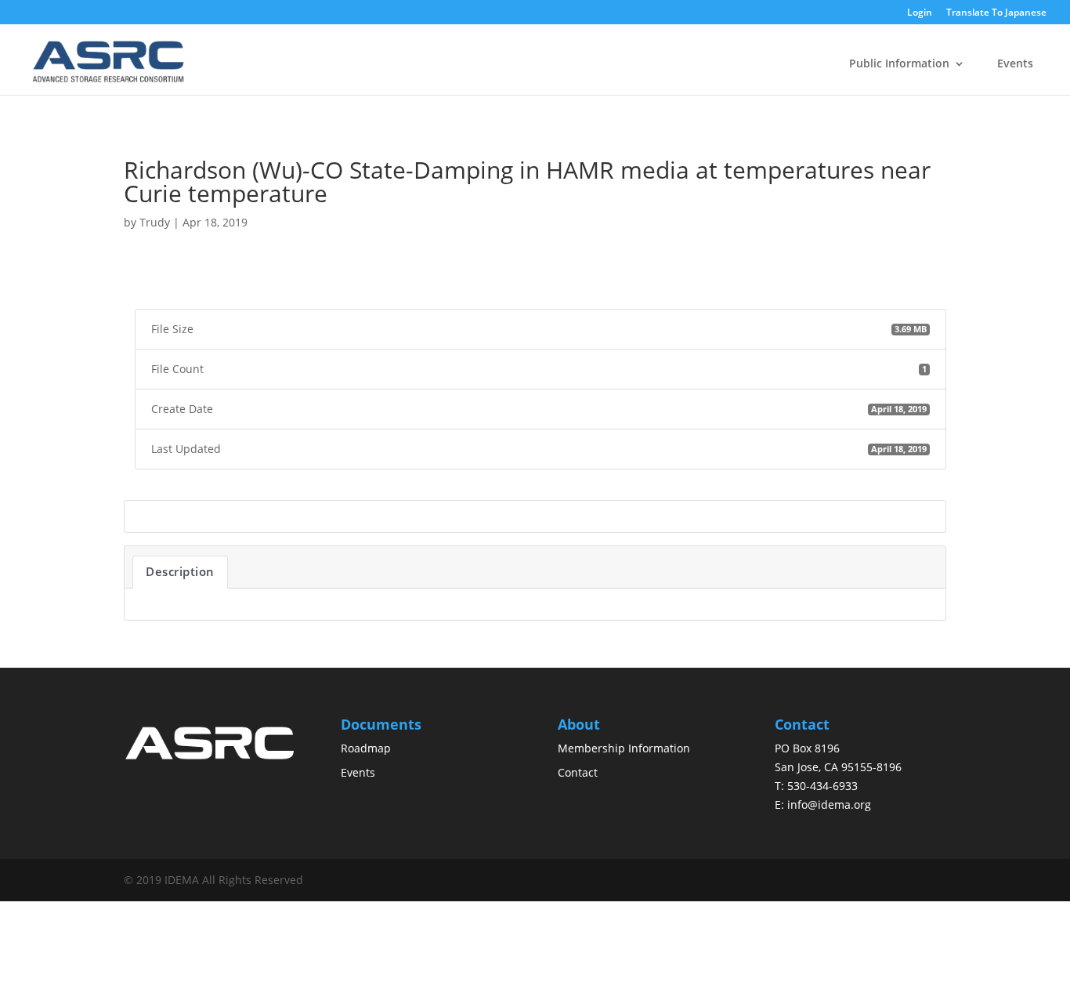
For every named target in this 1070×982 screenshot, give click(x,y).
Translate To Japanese (996, 13)
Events (1015, 63)
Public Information (899, 63)
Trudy (154, 222)
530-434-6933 (822, 785)
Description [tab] (180, 571)
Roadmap (366, 748)
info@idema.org (829, 804)
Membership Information (624, 748)
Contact (578, 772)
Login (919, 13)
